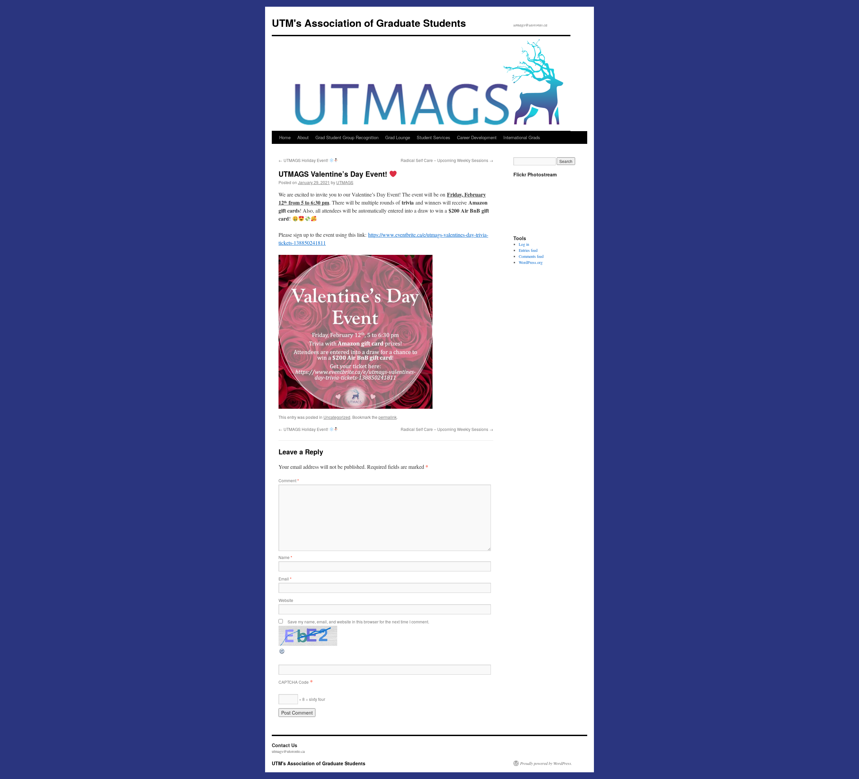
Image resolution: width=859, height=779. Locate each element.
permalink (387, 417)
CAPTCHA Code (294, 682)
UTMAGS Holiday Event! (304, 160)
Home (285, 137)
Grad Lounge (397, 137)
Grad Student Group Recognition (346, 137)
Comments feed (531, 256)
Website (286, 600)
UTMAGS (344, 182)
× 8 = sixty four (311, 699)
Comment (289, 480)
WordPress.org (531, 262)
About (303, 137)
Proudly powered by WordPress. (546, 763)
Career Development (477, 137)
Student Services (433, 137)
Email (285, 578)
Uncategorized (336, 417)
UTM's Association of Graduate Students (369, 22)
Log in (524, 244)
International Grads (521, 137)
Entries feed (528, 250)
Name (285, 557)
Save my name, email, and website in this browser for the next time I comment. (358, 621)
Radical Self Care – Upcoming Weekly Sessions (447, 160)
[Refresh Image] (282, 652)
